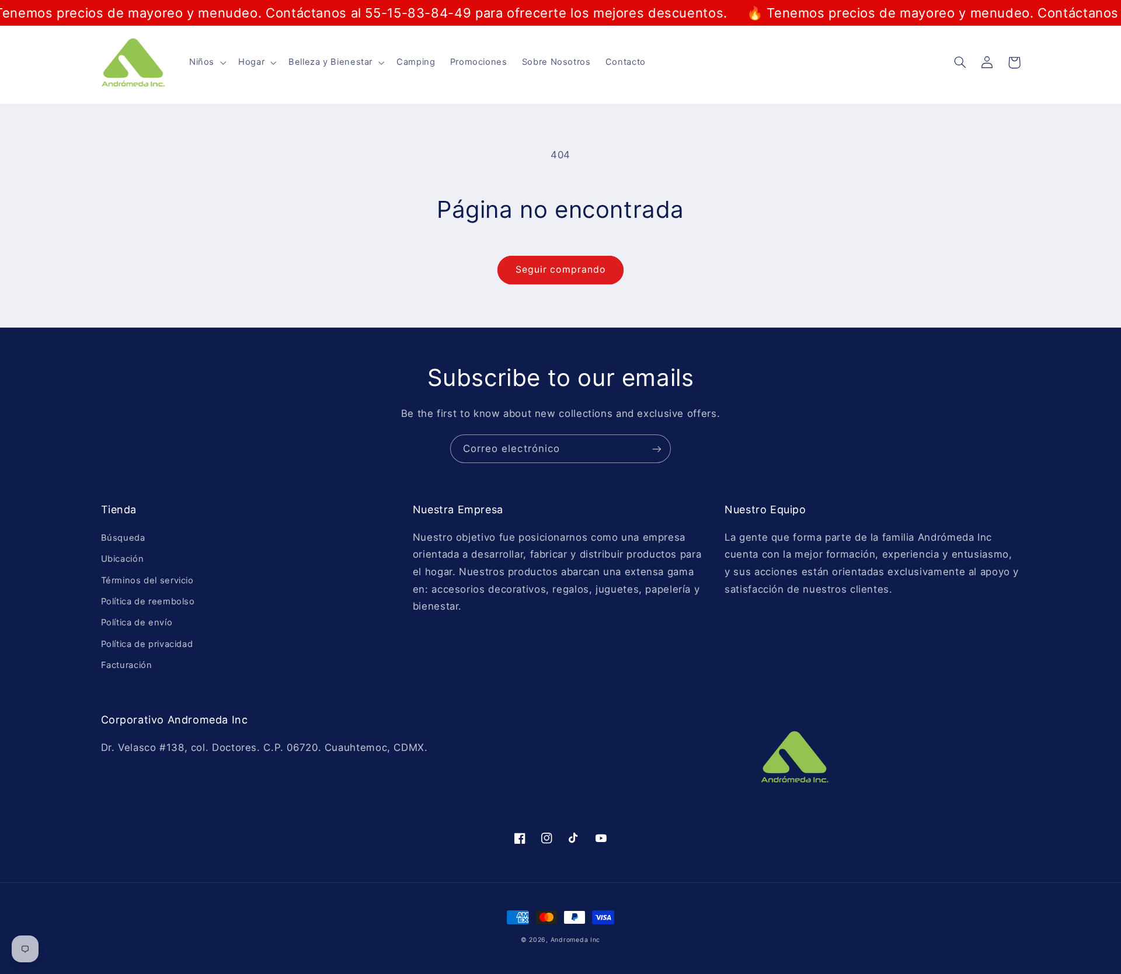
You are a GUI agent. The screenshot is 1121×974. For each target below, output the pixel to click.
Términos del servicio (147, 580)
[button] (206, 62)
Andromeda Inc (576, 940)
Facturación (126, 665)
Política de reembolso (148, 601)
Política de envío (137, 622)
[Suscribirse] (656, 448)
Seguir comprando (560, 269)
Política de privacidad (147, 644)
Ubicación (122, 559)
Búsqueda (123, 538)
